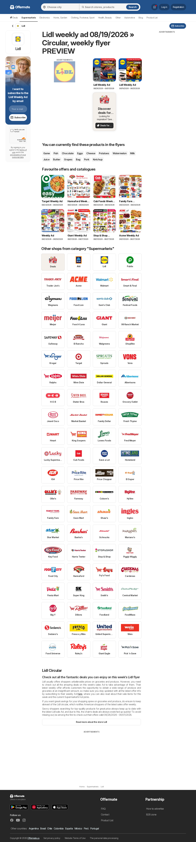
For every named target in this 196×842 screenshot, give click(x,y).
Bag (78, 159)
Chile (49, 828)
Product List (152, 17)
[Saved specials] (154, 7)
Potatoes (104, 153)
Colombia (59, 828)
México (78, 828)
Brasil (43, 828)
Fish (56, 153)
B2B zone (151, 814)
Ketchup (97, 159)
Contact (105, 814)
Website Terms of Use (75, 838)
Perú (86, 828)
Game (46, 153)
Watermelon (119, 153)
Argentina (34, 828)
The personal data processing (104, 838)
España (69, 828)
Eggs (80, 153)
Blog (141, 17)
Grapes (68, 159)
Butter (56, 159)
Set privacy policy (51, 838)
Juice (46, 159)
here (80, 693)
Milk (132, 153)
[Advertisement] (64, 82)
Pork (86, 159)
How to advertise (155, 808)
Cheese (90, 153)
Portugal (94, 828)
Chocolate (68, 153)
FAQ (103, 808)
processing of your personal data (18, 156)
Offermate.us (33, 838)
